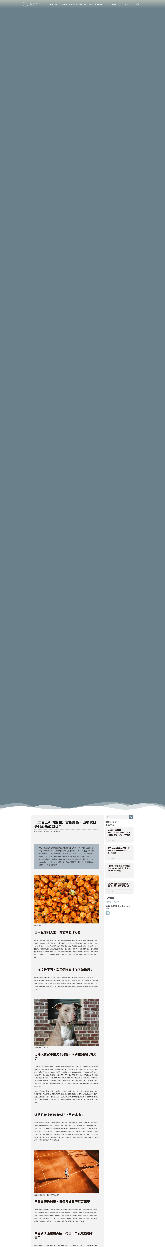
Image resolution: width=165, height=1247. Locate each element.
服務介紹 (64, 4)
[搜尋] (131, 817)
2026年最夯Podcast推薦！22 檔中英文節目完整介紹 (119, 884)
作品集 (86, 4)
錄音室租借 (98, 4)
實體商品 (72, 4)
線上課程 (79, 4)
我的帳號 (125, 4)
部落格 (91, 4)
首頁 (51, 4)
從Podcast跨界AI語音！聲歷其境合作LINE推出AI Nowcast (119, 850)
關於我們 (57, 4)
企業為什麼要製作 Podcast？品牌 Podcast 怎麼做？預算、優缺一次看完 (119, 832)
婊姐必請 (58, 832)
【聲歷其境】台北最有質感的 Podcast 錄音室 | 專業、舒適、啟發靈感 (119, 868)
